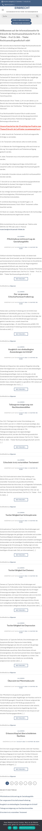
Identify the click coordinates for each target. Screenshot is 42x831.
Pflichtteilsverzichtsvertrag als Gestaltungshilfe (21, 240)
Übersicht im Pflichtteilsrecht (21, 681)
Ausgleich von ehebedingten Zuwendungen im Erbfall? (21, 350)
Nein (15, 828)
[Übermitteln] (37, 16)
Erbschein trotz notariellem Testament (21, 462)
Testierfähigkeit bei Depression (21, 625)
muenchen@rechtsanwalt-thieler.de (12, 229)
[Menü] (3, 9)
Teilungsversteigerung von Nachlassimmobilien (21, 405)
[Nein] (39, 826)
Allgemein (21, 236)
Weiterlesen (21, 279)
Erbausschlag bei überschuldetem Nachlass (21, 734)
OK (10, 828)
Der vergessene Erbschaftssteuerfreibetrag (21, 295)
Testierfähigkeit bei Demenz (21, 570)
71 (30, 783)
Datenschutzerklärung (27, 828)
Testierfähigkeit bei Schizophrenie (21, 515)
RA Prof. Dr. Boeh (33, 741)
